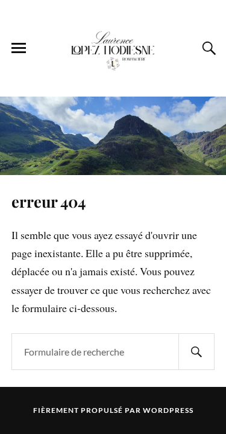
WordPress (168, 410)
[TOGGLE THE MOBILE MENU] (18, 48)
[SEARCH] (196, 351)
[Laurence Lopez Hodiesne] (113, 47)
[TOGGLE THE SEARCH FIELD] (207, 48)
